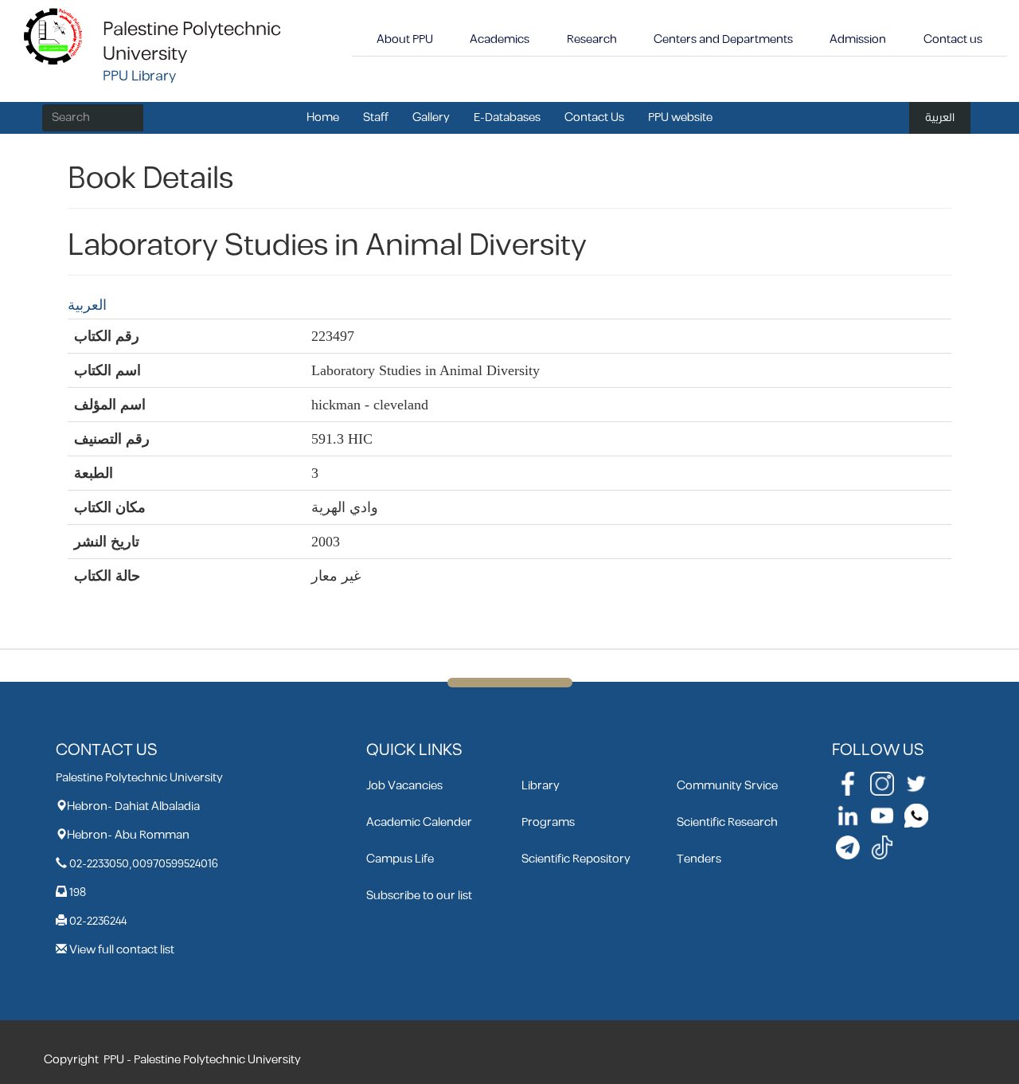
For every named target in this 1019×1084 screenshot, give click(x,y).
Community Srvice (727, 786)
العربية (940, 117)
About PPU (405, 39)
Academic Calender (419, 822)
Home (322, 117)
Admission (858, 39)
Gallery (431, 117)
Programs (548, 822)
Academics (499, 39)
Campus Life (400, 859)
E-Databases (507, 117)
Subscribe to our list (419, 895)
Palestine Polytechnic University (192, 41)
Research (592, 39)
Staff (375, 117)
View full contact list (121, 950)
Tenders (699, 859)
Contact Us (594, 117)
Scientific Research (727, 822)
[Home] (54, 35)
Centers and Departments (723, 39)
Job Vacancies (404, 786)
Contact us (952, 39)
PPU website (680, 117)
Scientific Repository (576, 859)
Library (540, 786)
